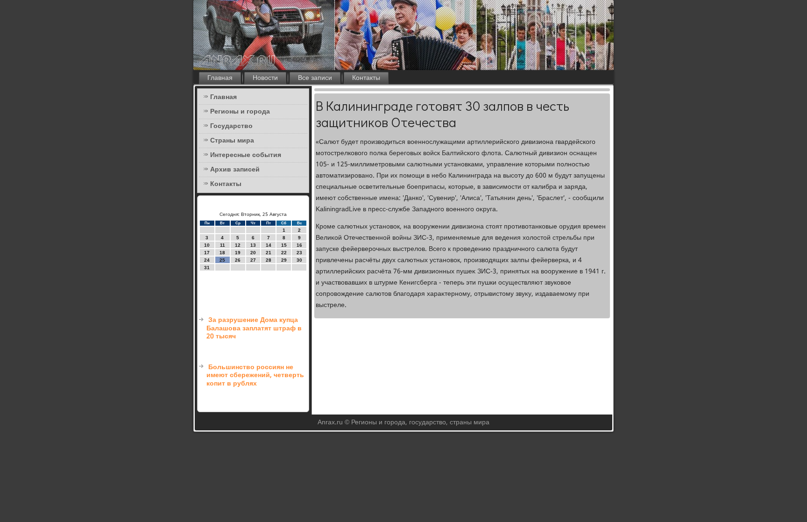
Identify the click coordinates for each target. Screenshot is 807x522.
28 (268, 260)
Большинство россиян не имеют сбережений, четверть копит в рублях (255, 375)
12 (238, 245)
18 (222, 252)
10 (207, 245)
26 (238, 260)
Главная (220, 78)
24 (207, 260)
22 (284, 252)
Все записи (315, 78)
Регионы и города (240, 111)
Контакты (366, 78)
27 (253, 260)
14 (268, 245)
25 (222, 260)
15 (284, 245)
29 (284, 260)
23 (299, 252)
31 (207, 267)
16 (299, 245)
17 (207, 252)
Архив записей (235, 169)
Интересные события (245, 155)
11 (222, 245)
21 (268, 252)
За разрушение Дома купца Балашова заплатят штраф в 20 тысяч (254, 328)
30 (299, 260)
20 (253, 252)
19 (238, 252)
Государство (231, 126)
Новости (265, 78)
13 (253, 245)
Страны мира (232, 140)
